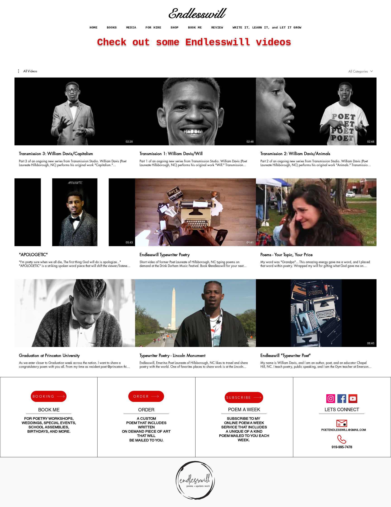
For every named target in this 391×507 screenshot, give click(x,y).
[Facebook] (341, 398)
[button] (153, 27)
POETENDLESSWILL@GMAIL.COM (343, 430)
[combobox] (360, 71)
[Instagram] (330, 398)
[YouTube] (352, 398)
